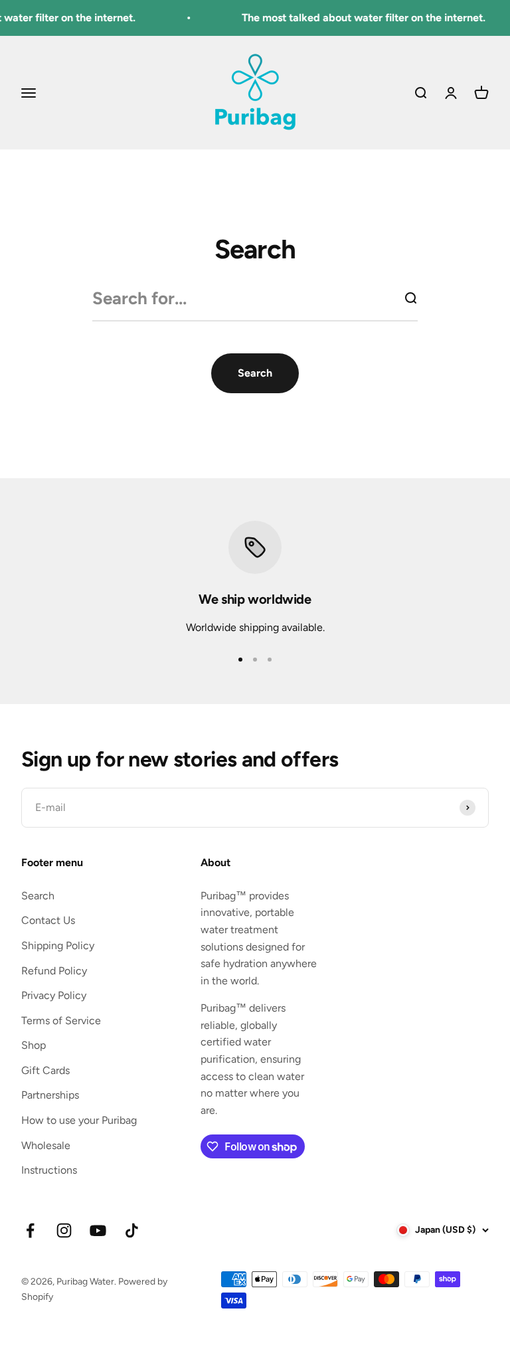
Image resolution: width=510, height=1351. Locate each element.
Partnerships (50, 1095)
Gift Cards (45, 1070)
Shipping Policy (57, 945)
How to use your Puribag (79, 1120)
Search (37, 895)
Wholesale (45, 1145)
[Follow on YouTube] (98, 1230)
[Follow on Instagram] (64, 1230)
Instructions (49, 1170)
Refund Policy (54, 970)
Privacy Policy (53, 995)
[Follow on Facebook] (30, 1230)
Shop (33, 1045)
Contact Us (48, 920)
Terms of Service (61, 1020)
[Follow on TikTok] (132, 1230)
